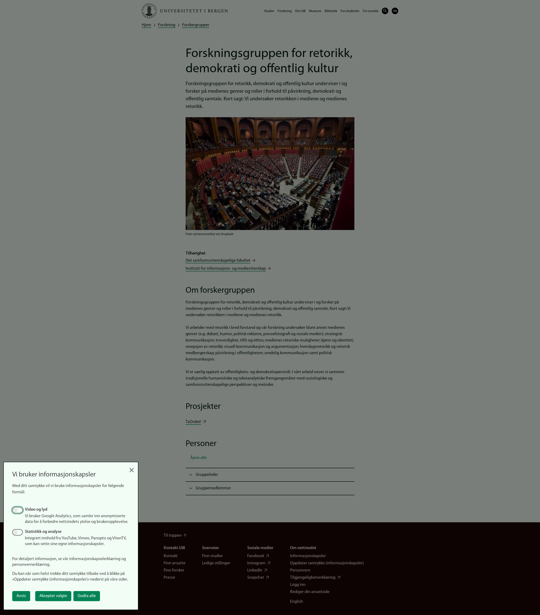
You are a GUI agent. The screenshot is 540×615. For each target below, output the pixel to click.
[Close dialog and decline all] (131, 468)
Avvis (21, 596)
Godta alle (87, 596)
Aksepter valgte (53, 596)
